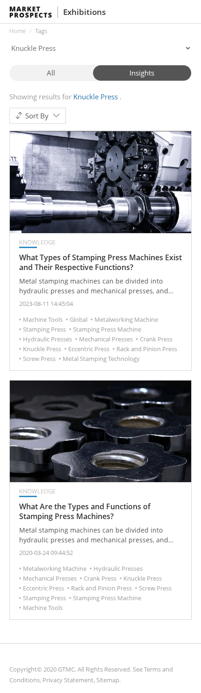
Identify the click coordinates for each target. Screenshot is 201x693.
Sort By (36, 115)
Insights (141, 72)
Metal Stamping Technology (101, 358)
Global (78, 319)
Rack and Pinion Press (146, 349)
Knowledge (37, 242)
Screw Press (39, 358)
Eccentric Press (88, 349)
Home (17, 31)
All (51, 72)
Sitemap (107, 680)
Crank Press (156, 339)
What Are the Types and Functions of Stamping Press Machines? (85, 511)
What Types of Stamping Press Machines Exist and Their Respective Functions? (100, 262)
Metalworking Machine (126, 319)
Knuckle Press (42, 349)
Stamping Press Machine (107, 329)
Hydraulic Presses (47, 339)
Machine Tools (43, 319)
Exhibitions (84, 12)
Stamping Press (44, 329)
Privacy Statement (68, 680)
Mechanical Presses (106, 339)
